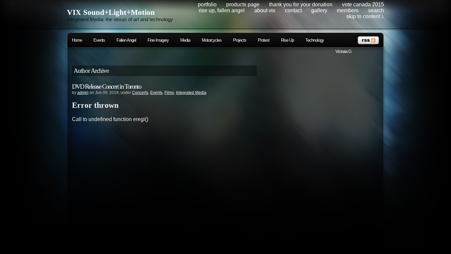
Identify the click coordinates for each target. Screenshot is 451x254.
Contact (293, 10)
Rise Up (287, 40)
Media (185, 40)
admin (82, 92)
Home (77, 40)
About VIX (264, 10)
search (376, 10)
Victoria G (343, 51)
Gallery (319, 10)
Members (348, 10)
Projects (239, 40)
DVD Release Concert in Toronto (106, 86)
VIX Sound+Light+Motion (111, 12)
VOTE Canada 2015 (363, 4)
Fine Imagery (158, 40)
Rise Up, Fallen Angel (222, 10)
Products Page (243, 4)
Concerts (140, 92)
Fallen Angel (126, 40)
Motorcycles (212, 40)
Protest (263, 40)
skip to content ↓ (365, 16)
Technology (314, 40)
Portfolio (207, 4)
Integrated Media (191, 92)
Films (169, 92)
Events (99, 40)
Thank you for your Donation (300, 4)
